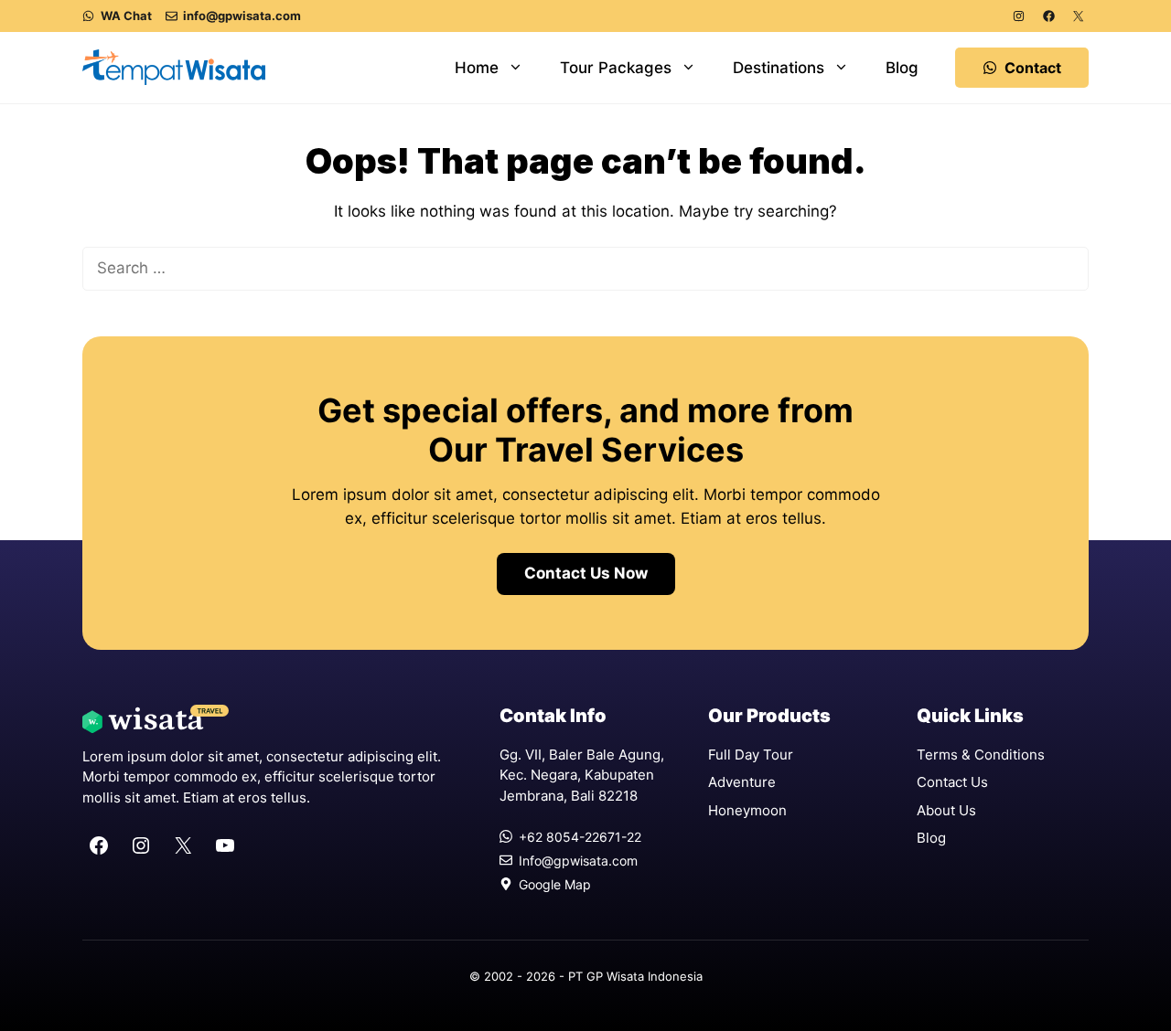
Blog (902, 67)
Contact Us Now (586, 573)
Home (477, 67)
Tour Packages (615, 67)
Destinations (778, 67)
